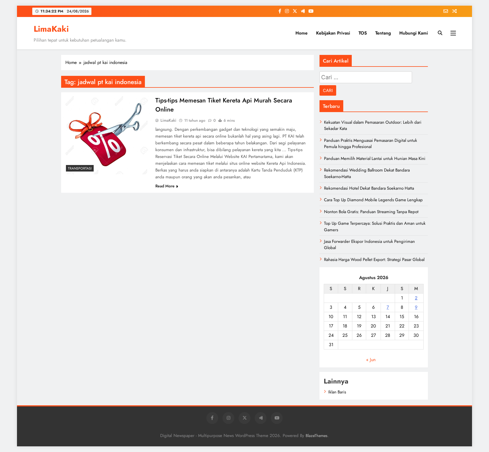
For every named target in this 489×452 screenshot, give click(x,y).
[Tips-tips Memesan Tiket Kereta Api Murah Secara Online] (106, 134)
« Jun (371, 359)
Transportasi (80, 168)
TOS (363, 33)
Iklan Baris (337, 392)
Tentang (383, 33)
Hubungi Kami (413, 33)
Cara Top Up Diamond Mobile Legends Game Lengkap (373, 200)
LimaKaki (51, 29)
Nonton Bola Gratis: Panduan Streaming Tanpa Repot (371, 212)
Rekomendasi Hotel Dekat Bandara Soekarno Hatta (369, 188)
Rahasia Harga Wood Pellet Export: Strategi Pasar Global (374, 259)
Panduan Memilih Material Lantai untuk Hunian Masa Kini (374, 158)
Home (301, 33)
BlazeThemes (316, 435)
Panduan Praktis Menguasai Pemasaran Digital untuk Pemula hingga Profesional (370, 143)
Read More (165, 186)
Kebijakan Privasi (333, 33)
